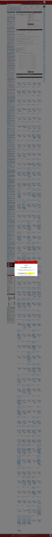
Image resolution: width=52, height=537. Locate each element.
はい (30, 273)
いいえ (21, 273)
